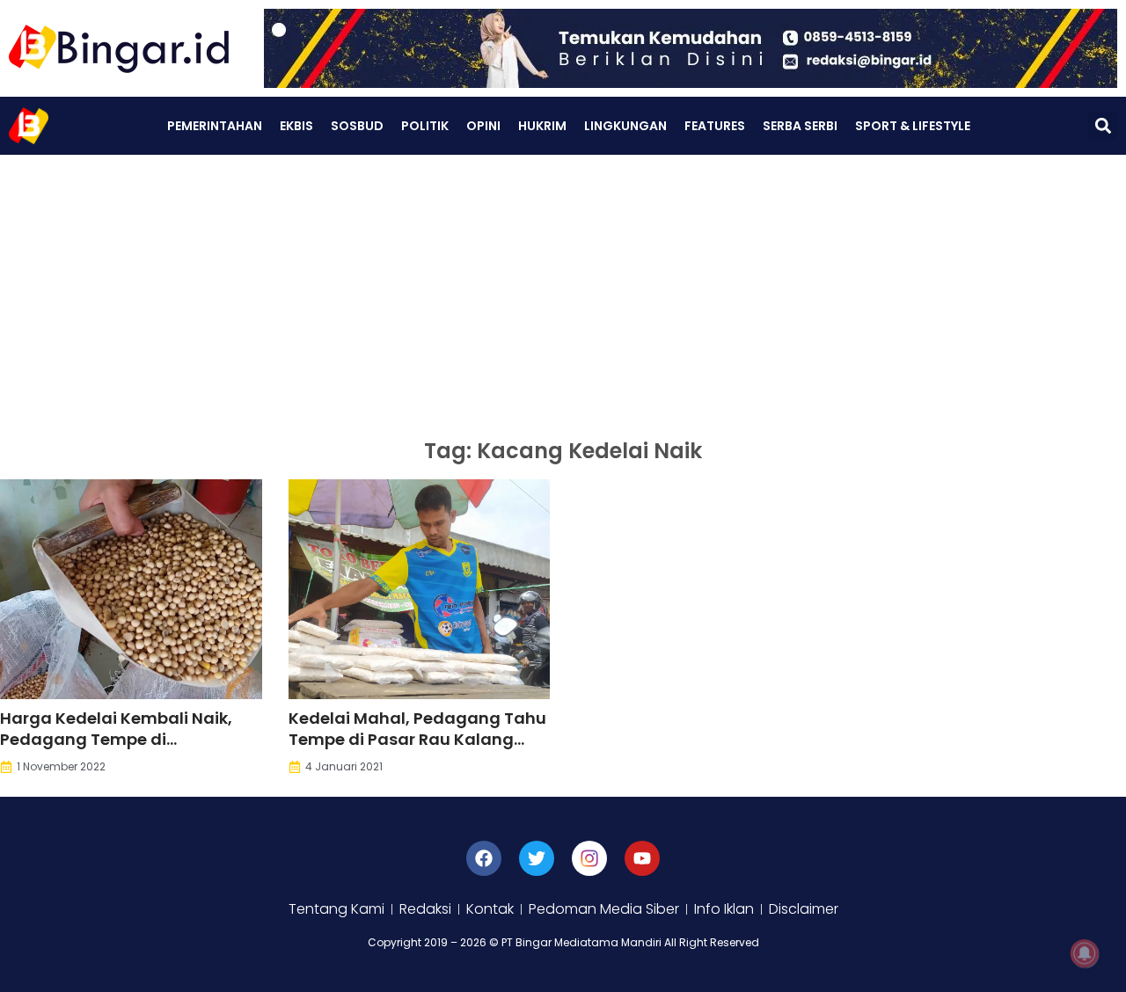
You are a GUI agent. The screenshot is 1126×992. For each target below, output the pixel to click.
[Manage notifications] (1085, 953)
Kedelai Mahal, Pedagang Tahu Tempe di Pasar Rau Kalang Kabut (417, 739)
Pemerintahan (214, 126)
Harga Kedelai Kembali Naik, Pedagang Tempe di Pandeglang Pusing (116, 739)
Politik (425, 126)
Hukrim (542, 126)
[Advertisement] (563, 287)
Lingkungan (625, 126)
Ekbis (296, 126)
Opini (483, 126)
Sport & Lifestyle (912, 126)
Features (714, 126)
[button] (1102, 126)
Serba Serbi (800, 126)
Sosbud (357, 126)
